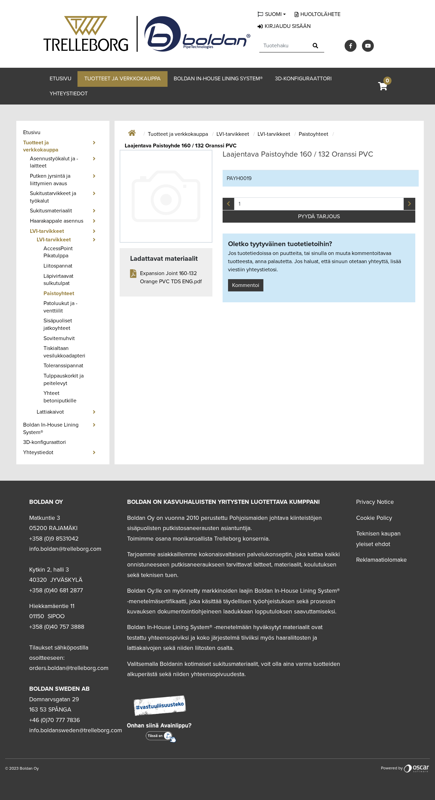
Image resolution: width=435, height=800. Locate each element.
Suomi (273, 14)
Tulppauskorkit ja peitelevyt (64, 379)
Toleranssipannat (63, 365)
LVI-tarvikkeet (47, 231)
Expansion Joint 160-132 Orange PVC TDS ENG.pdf (171, 277)
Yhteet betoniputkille (60, 397)
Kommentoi (245, 285)
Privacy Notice (375, 502)
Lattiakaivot (50, 412)
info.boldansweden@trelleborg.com (75, 730)
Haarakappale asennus (56, 221)
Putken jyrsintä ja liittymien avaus (50, 180)
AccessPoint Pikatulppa (58, 252)
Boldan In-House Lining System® (218, 78)
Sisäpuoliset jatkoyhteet (58, 324)
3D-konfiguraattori (303, 78)
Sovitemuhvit (59, 338)
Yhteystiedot (69, 93)
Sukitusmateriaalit (51, 210)
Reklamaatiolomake (381, 559)
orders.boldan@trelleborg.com (68, 668)
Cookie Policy (374, 518)
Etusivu (60, 78)
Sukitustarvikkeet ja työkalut (53, 197)
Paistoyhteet (59, 293)
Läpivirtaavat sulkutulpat (58, 280)
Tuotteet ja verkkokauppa (122, 78)
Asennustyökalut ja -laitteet (54, 162)
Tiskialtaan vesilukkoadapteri (64, 352)
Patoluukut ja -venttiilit (60, 307)
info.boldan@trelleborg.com (65, 549)
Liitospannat (58, 265)
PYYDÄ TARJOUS (319, 216)
